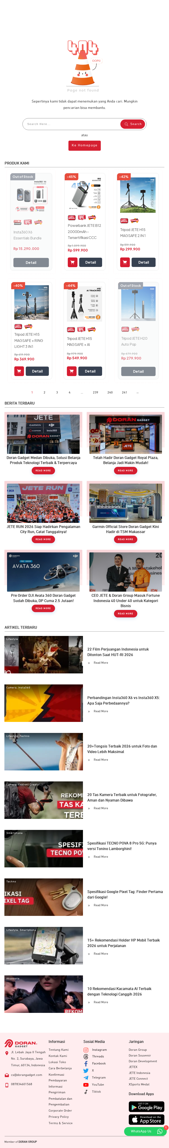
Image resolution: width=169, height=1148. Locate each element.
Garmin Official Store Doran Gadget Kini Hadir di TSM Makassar (126, 512)
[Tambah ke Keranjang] (72, 262)
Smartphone (14, 833)
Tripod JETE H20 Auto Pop (134, 341)
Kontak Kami (58, 1056)
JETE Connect (138, 1078)
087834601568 (21, 1084)
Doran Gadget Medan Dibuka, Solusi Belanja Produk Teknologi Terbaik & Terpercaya (43, 443)
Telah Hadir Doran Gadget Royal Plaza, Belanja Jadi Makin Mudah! (126, 443)
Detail (31, 262)
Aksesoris (13, 978)
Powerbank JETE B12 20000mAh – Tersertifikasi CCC (84, 231)
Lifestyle (12, 639)
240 (110, 392)
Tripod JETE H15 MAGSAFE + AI (79, 341)
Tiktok (96, 1091)
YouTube (98, 1084)
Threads (98, 1056)
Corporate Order (60, 1110)
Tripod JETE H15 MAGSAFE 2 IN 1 (132, 232)
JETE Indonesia (139, 1073)
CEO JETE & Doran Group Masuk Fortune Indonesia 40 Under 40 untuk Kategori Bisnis (126, 583)
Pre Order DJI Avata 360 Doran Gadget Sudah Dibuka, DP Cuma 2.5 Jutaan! (43, 583)
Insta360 (24, 687)
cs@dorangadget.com (26, 1075)
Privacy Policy (59, 1116)
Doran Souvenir (140, 1055)
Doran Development (143, 1061)
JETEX (133, 1067)
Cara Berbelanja (60, 1068)
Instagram (99, 1049)
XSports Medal (139, 1084)
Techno (24, 736)
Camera (11, 687)
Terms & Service (61, 1123)
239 (95, 392)
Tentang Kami (59, 1049)
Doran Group (138, 1049)
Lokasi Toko (57, 1062)
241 (124, 392)
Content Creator (29, 784)
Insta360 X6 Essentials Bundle (27, 235)
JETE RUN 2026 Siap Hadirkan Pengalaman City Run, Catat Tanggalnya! (43, 512)
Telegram (99, 1077)
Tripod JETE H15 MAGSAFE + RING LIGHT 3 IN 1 (28, 340)
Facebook (99, 1063)
